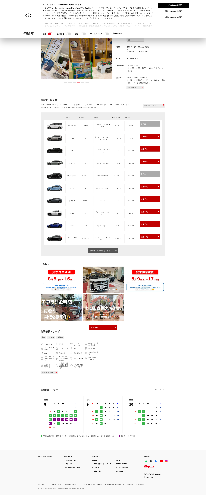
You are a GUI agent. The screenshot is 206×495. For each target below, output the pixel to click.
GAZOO (94, 460)
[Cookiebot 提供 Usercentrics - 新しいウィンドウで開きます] (28, 33)
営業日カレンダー (133, 87)
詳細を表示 (117, 33)
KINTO (118, 460)
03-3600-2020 (143, 47)
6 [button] (86, 83)
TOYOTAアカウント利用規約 (93, 484)
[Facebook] (156, 461)
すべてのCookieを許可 (173, 5)
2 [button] (68, 83)
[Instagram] (166, 461)
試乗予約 (144, 137)
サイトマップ (42, 484)
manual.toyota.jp (73, 8)
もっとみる (94, 327)
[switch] (68, 34)
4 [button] (77, 83)
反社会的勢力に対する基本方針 (114, 484)
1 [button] (64, 83)
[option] (76, 55)
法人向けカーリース (122, 467)
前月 (155, 389)
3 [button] (73, 83)
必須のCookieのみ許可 (173, 17)
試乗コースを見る (150, 105)
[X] (151, 461)
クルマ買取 (95, 467)
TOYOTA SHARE (121, 464)
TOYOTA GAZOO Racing (72, 467)
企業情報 (130, 484)
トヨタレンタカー (97, 471)
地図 (129, 40)
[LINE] (146, 461)
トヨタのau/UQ (121, 471)
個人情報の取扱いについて (73, 484)
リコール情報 (140, 484)
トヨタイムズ (68, 464)
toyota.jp (60, 8)
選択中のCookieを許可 (173, 11)
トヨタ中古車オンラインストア (101, 464)
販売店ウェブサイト (48, 372)
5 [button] (81, 83)
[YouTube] (161, 461)
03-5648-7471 (143, 52)
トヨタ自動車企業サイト (71, 460)
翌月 (161, 389)
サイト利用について (55, 484)
